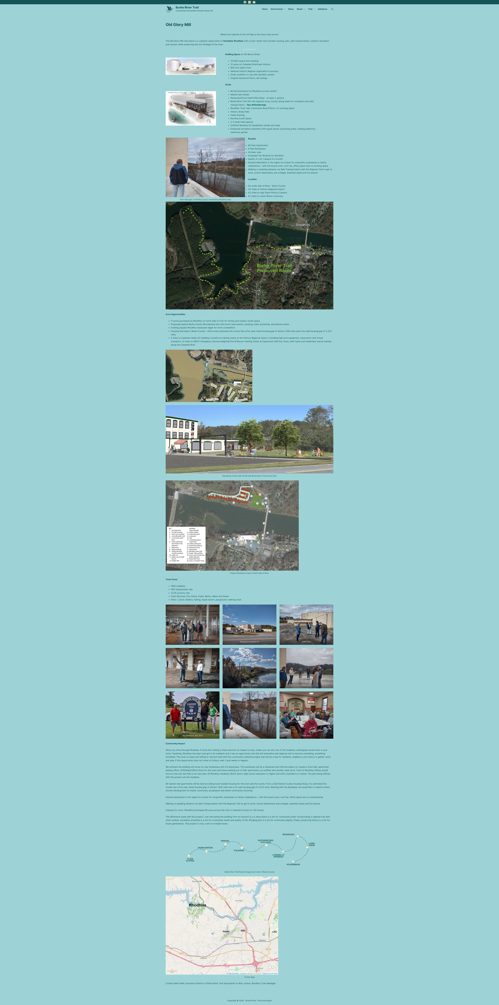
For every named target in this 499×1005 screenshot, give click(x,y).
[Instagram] (249, 2)
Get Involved (277, 9)
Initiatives (322, 9)
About (300, 9)
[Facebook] (245, 2)
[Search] (332, 9)
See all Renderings (256, 104)
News (291, 9)
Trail (310, 9)
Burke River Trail (187, 7)
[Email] (254, 2)
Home (265, 9)
